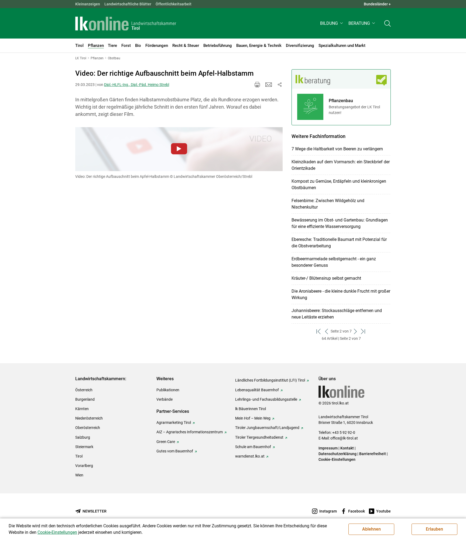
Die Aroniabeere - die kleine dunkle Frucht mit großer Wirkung (341, 294)
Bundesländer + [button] (377, 4)
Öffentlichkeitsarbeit (173, 4)
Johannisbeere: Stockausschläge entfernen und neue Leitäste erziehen (337, 314)
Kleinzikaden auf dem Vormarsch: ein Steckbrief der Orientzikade (341, 165)
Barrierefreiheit (372, 454)
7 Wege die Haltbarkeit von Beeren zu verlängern (337, 148)
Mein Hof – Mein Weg (252, 418)
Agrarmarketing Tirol (173, 422)
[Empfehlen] (268, 84)
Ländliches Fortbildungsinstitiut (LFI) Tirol (270, 380)
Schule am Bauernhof (253, 447)
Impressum (328, 448)
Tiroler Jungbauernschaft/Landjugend (267, 427)
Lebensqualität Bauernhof (257, 390)
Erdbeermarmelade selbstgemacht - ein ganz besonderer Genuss (334, 262)
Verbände (164, 399)
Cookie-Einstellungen (336, 459)
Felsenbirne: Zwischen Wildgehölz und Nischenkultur (328, 204)
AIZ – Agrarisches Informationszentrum (189, 432)
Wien (79, 475)
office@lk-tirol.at (344, 438)
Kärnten (82, 409)
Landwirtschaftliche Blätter (127, 4)
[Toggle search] (387, 23)
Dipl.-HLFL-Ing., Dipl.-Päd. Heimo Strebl (136, 84)
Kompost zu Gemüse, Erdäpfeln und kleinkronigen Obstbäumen (339, 184)
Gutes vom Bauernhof (174, 451)
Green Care (165, 441)
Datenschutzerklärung (337, 454)
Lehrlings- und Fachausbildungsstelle (266, 399)
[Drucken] (257, 84)
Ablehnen (371, 529)
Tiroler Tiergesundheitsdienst (259, 437)
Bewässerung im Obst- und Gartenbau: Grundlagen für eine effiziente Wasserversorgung (340, 223)
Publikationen (167, 390)
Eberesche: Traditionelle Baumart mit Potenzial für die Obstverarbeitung (339, 242)
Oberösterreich (87, 427)
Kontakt (347, 448)
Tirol (79, 456)
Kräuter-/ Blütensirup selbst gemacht (326, 278)
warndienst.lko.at (250, 456)
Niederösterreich (89, 418)
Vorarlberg (84, 465)
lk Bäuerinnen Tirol (250, 409)
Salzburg (82, 437)
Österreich (83, 390)
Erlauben (434, 529)
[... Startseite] (125, 23)
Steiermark (84, 447)
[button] (332, 23)
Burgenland (85, 399)
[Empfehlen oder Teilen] (279, 84)
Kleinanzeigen (87, 4)
